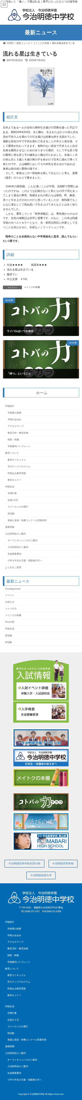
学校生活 (9, 486)
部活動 (11, 513)
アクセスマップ (16, 426)
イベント (9, 595)
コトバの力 (11, 608)
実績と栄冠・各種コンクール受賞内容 (27, 520)
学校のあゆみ (14, 419)
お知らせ (9, 602)
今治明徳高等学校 (63, 863)
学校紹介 (9, 406)
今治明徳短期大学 (41, 875)
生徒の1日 (13, 500)
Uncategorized (12, 588)
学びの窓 (9, 622)
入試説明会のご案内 (15, 533)
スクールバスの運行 (18, 506)
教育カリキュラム (17, 459)
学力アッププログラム (19, 466)
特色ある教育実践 (17, 473)
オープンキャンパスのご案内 (22, 540)
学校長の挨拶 (14, 412)
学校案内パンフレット (19, 446)
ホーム (41, 393)
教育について (12, 453)
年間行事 (12, 493)
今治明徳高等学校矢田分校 (24, 863)
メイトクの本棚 (32, 287)
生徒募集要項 (14, 553)
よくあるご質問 (13, 567)
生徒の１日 (13, 1019)
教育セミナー (14, 480)
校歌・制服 (13, 439)
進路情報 (9, 526)
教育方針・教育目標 (18, 433)
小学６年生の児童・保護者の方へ (25, 560)
